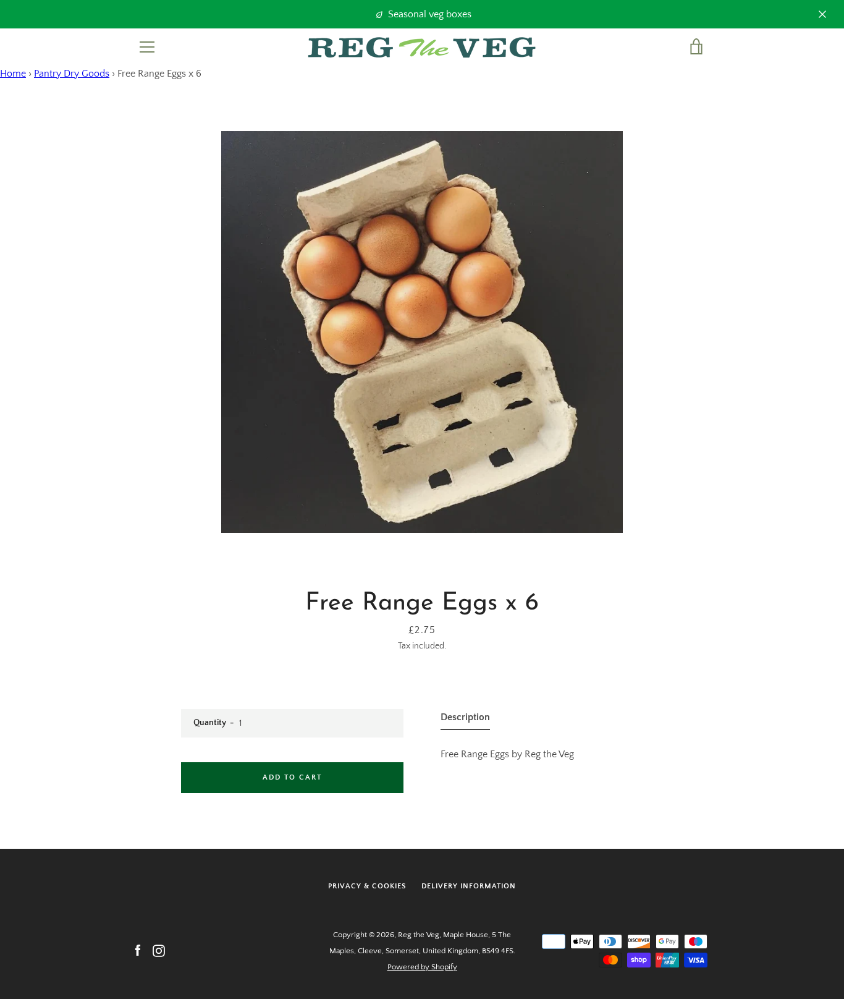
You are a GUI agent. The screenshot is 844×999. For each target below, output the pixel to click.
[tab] (465, 719)
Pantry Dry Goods (71, 73)
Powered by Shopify (422, 967)
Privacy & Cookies (367, 886)
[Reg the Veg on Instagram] (159, 950)
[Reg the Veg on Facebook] (138, 950)
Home (13, 73)
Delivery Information (468, 886)
